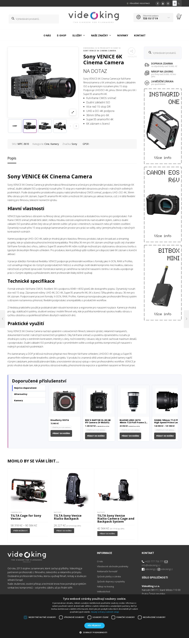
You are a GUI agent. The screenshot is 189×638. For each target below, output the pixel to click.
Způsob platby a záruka (109, 576)
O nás (100, 561)
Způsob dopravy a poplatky (111, 581)
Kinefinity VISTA (59, 420)
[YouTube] (163, 3)
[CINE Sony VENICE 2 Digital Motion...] (2, 319)
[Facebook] (157, 3)
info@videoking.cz (151, 565)
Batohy (58, 512)
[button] (30, 126)
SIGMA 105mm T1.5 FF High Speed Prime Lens (167, 421)
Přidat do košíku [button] (64, 531)
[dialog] (94, 616)
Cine (46, 144)
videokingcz (151, 569)
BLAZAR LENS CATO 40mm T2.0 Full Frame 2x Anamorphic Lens (133, 421)
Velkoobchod (103, 591)
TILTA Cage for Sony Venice (26, 517)
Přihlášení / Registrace (140, 3)
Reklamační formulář (107, 571)
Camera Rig (16, 512)
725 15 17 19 (150, 18)
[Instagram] (168, 3)
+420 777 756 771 (154, 561)
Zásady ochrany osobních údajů (105, 612)
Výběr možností (20, 531)
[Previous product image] (70, 126)
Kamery (54, 144)
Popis (12, 158)
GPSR (86, 144)
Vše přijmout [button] (94, 625)
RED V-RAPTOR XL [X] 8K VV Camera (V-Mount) (98, 421)
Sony (74, 144)
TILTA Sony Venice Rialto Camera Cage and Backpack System (115, 518)
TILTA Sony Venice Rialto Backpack (68, 517)
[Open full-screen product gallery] (73, 112)
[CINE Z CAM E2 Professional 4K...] (186, 319)
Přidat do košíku (61, 433)
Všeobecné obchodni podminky (112, 566)
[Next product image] (76, 126)
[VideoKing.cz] (93, 17)
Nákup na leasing (105, 586)
